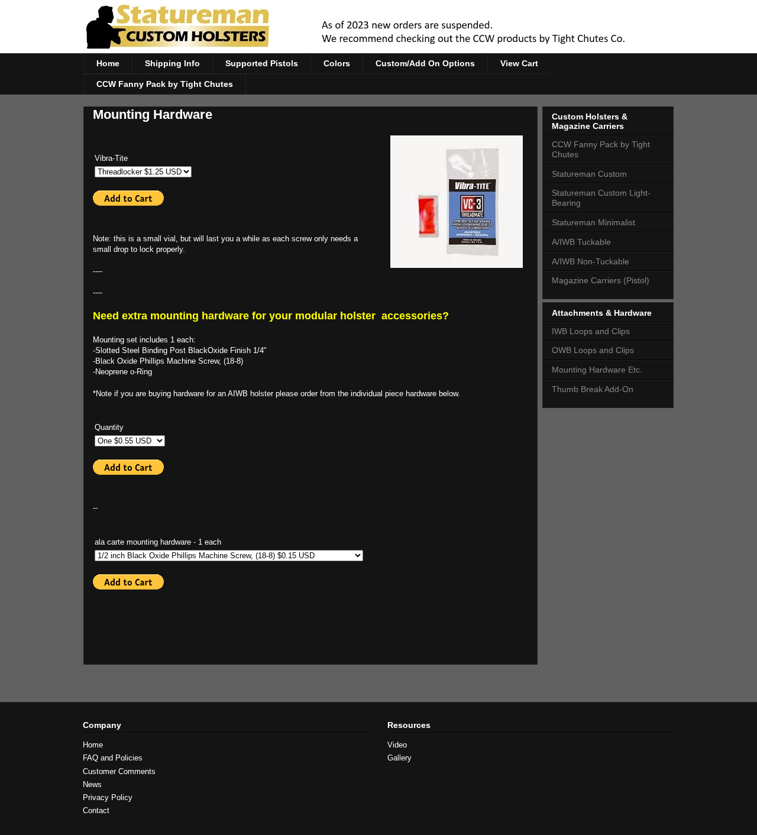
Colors (336, 63)
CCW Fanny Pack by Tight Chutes (164, 84)
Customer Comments (119, 771)
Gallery (399, 757)
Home (107, 63)
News (92, 784)
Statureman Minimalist (593, 222)
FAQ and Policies (113, 757)
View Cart (519, 63)
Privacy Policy (107, 797)
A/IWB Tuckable (581, 242)
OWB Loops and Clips (593, 350)
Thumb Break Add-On (592, 389)
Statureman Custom (589, 174)
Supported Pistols (261, 63)
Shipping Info (172, 63)
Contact (96, 810)
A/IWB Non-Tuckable (590, 261)
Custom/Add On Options (425, 63)
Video (397, 744)
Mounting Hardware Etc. (597, 369)
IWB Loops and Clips (591, 331)
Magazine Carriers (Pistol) (600, 280)
